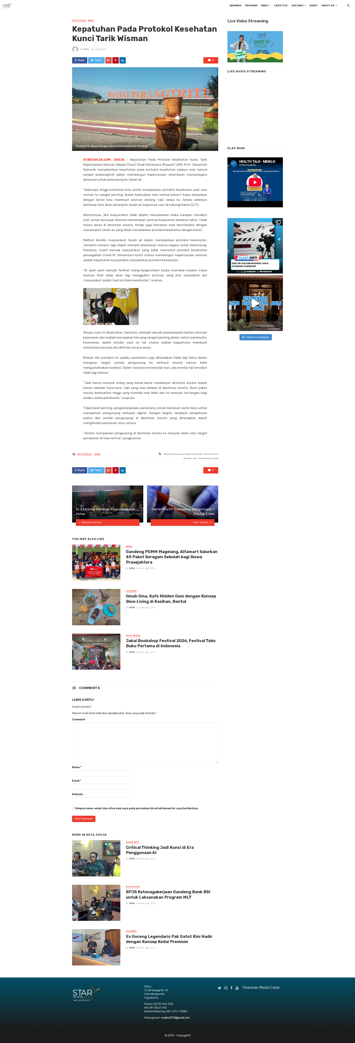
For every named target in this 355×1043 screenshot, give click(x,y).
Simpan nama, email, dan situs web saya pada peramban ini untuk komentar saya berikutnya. (137, 808)
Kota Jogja (79, 20)
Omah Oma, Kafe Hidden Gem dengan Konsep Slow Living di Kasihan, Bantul (171, 599)
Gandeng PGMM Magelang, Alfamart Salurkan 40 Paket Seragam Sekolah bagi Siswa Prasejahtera (171, 557)
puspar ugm (191, 458)
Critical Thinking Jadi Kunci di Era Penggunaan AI (160, 850)
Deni (86, 49)
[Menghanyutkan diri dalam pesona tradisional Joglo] (255, 303)
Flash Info (132, 842)
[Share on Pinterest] (115, 60)
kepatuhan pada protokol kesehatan (184, 454)
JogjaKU (297, 5)
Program (251, 5)
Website (77, 794)
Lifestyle (281, 5)
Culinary (131, 591)
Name (76, 767)
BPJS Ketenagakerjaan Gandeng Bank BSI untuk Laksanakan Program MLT (168, 894)
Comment (78, 719)
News (264, 5)
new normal (212, 454)
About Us (328, 5)
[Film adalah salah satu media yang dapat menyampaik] (255, 246)
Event (314, 5)
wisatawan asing (209, 458)
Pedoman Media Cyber (261, 987)
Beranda (235, 5)
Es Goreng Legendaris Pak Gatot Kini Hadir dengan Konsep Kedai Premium (169, 939)
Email (76, 780)
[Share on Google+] (108, 60)
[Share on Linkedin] (122, 60)
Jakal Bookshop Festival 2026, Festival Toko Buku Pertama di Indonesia (171, 643)
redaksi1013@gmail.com (175, 1017)
